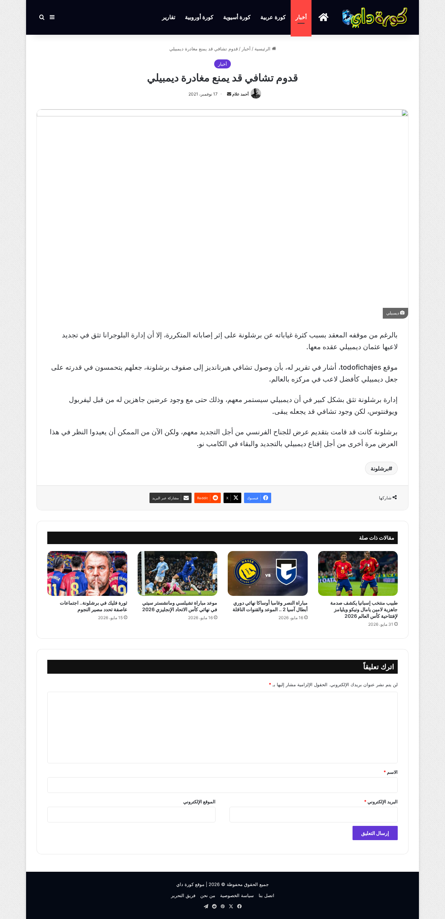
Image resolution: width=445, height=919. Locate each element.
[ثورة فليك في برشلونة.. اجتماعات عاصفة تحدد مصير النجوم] (87, 573)
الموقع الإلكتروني (199, 801)
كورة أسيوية (237, 17)
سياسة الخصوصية (237, 895)
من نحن (207, 895)
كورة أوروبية (199, 17)
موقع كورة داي (190, 884)
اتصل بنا (266, 895)
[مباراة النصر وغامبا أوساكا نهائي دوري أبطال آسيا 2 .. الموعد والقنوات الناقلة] (268, 573)
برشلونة (380, 468)
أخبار (301, 17)
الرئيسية (263, 48)
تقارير (168, 17)
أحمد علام (240, 94)
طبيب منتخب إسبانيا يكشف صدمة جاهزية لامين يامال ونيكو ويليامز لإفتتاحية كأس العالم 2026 (364, 609)
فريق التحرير (183, 895)
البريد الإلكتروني (381, 801)
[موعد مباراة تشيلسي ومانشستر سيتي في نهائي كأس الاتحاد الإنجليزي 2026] (178, 573)
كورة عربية (273, 17)
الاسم (390, 772)
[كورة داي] (375, 17)
